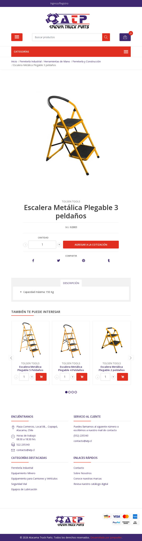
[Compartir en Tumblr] (109, 260)
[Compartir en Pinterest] (83, 260)
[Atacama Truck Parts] (70, 21)
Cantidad (43, 237)
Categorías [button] (21, 51)
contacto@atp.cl (25, 450)
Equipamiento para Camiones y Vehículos (34, 478)
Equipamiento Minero (23, 473)
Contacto (79, 467)
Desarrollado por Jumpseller (106, 537)
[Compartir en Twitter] (58, 260)
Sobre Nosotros (83, 473)
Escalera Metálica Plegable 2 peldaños (112, 368)
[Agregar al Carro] (41, 377)
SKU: (67, 227)
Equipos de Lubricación (24, 489)
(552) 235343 (81, 435)
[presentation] (11, 357)
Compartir (71, 255)
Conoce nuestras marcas (88, 478)
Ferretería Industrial (22, 467)
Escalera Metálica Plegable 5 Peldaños (30, 368)
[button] (66, 392)
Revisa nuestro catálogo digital (91, 484)
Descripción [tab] (71, 283)
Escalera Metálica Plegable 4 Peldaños (71, 368)
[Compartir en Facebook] (33, 260)
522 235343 (23, 444)
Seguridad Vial (19, 484)
